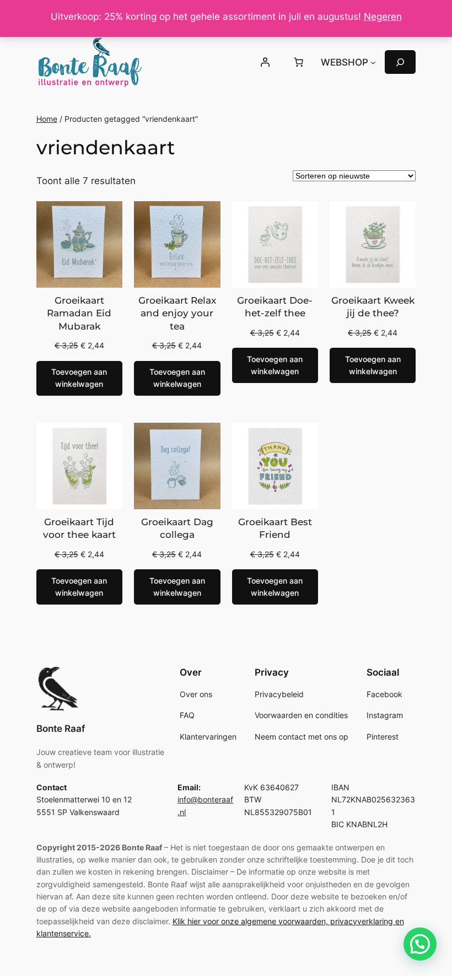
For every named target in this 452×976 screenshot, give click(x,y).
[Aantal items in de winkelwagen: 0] (298, 62)
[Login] (264, 62)
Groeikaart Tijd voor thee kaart (79, 528)
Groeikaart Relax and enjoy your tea (177, 313)
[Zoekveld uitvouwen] (400, 62)
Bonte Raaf (60, 728)
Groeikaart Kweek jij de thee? (373, 307)
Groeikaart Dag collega (177, 528)
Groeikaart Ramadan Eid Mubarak (79, 313)
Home (46, 118)
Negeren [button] (383, 16)
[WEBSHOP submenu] (373, 62)
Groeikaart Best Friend (275, 528)
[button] (420, 944)
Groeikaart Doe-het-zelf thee (275, 307)
